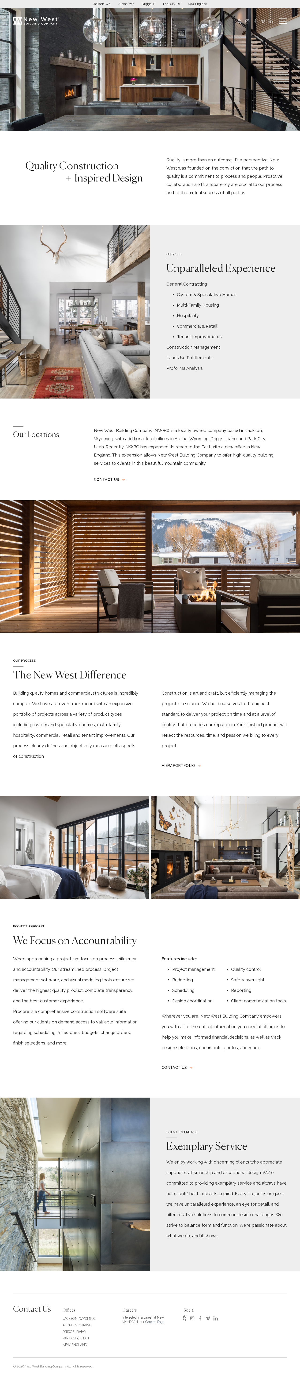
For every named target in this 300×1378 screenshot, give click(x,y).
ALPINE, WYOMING (77, 1325)
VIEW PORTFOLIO (178, 766)
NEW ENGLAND (75, 1345)
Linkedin (271, 21)
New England (197, 4)
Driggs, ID (149, 4)
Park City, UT (171, 4)
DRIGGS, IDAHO (74, 1332)
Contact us (174, 1068)
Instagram (247, 21)
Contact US (106, 480)
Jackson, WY (102, 4)
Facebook (255, 21)
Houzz (240, 21)
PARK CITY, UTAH (76, 1338)
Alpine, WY (126, 4)
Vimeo (263, 21)
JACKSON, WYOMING (79, 1318)
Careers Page (154, 1322)
